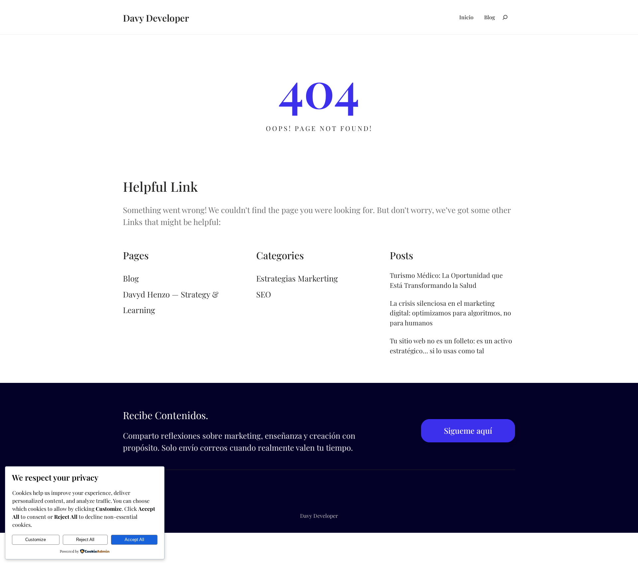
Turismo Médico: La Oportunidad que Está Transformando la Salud (446, 280)
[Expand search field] (505, 17)
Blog (131, 278)
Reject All (85, 539)
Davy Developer (156, 18)
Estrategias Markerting (297, 278)
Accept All (134, 539)
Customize (35, 539)
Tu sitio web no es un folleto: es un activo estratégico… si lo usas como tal (451, 345)
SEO (263, 294)
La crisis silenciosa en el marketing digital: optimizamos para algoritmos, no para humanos (450, 313)
